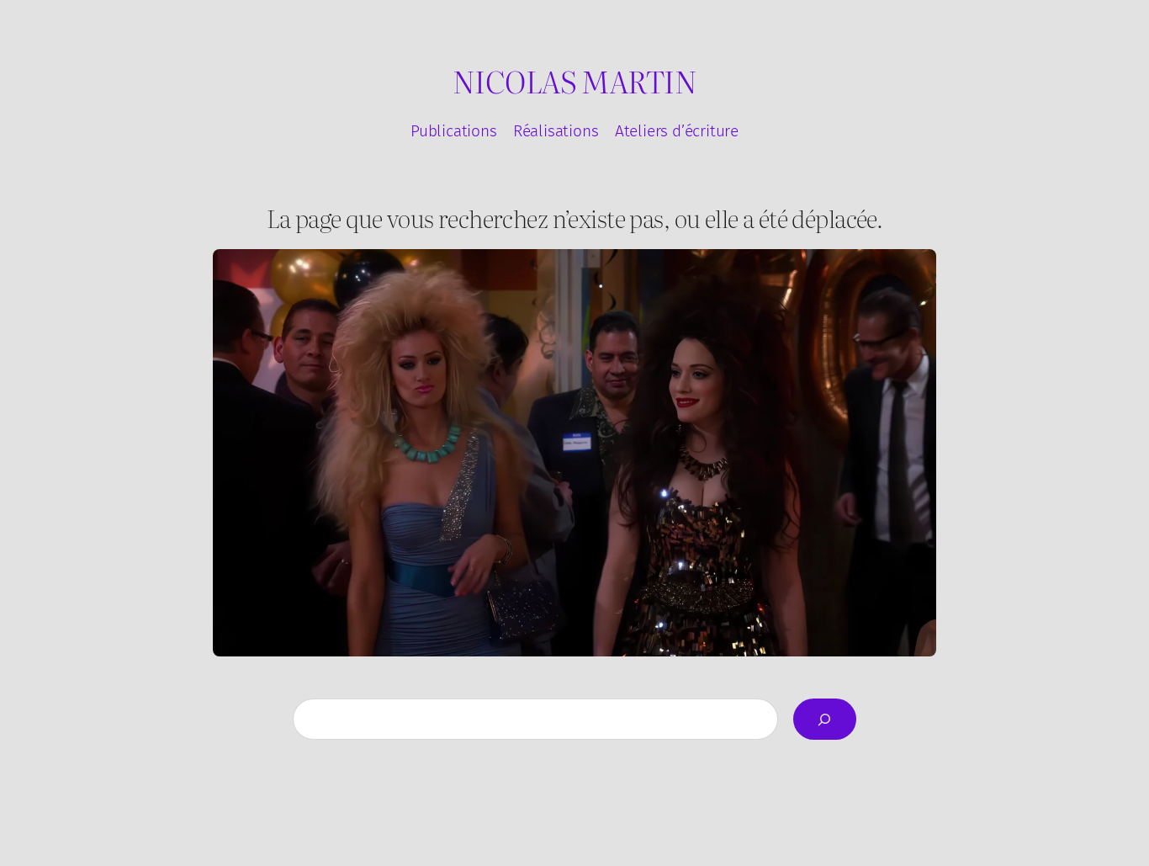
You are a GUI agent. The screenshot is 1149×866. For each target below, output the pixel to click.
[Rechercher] (824, 719)
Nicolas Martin (574, 81)
